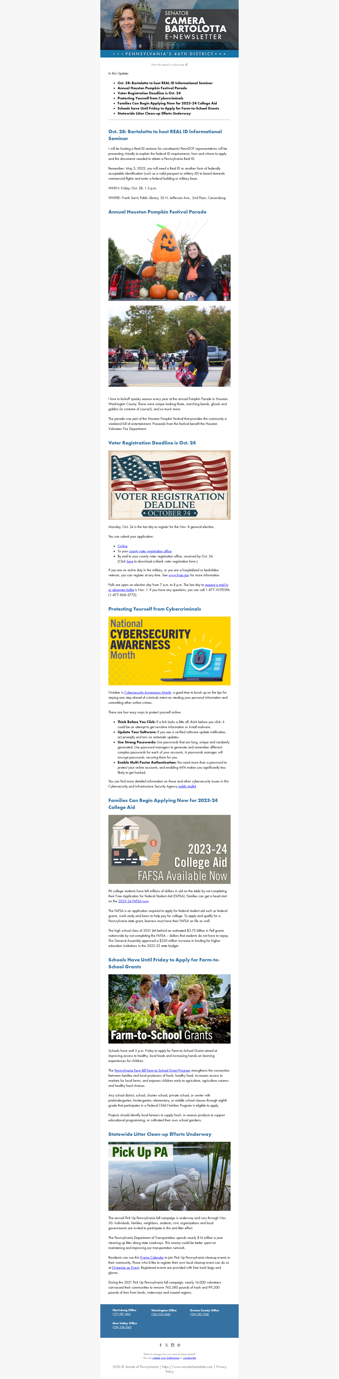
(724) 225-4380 (160, 1314)
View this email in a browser (167, 64)
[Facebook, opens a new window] (161, 1347)
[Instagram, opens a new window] (173, 1347)
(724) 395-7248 (199, 1314)
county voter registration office (150, 551)
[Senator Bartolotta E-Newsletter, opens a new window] (169, 29)
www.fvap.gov (179, 575)
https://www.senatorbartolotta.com (187, 1366)
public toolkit (187, 786)
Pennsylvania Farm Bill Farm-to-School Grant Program (152, 1070)
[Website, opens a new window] (178, 1347)
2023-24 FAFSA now (133, 901)
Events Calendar (152, 1257)
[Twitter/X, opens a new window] (167, 1347)
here (130, 561)
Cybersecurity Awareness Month (147, 692)
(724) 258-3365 (122, 1327)
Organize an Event (125, 1267)
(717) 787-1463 (122, 1314)
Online (123, 546)
